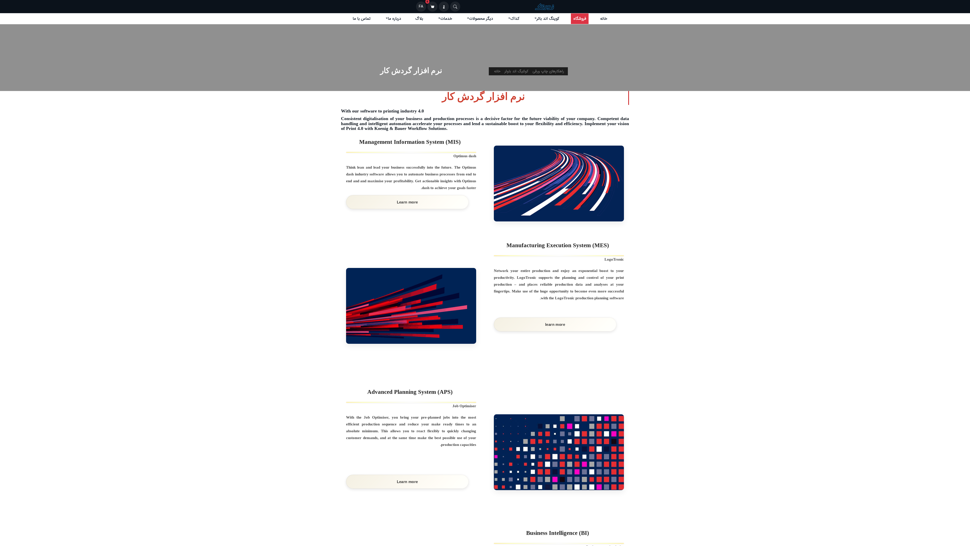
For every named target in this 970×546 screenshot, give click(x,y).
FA (421, 7)
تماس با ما (362, 19)
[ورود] (444, 7)
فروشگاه (579, 19)
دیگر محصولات (481, 19)
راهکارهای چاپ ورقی (548, 71)
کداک (514, 19)
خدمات (446, 19)
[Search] (455, 7)
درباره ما (394, 19)
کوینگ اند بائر (548, 19)
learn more (555, 324)
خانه (603, 19)
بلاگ (419, 19)
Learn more (407, 202)
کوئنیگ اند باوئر (516, 71)
